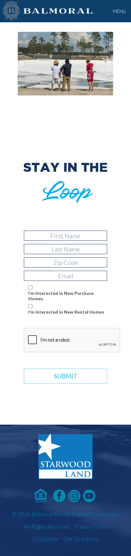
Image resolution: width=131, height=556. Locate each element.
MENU (119, 11)
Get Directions (81, 539)
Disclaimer (46, 539)
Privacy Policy (90, 526)
